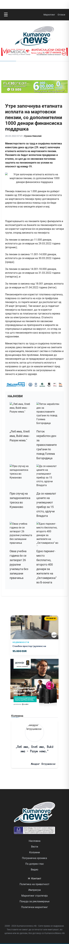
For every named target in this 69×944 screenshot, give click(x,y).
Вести (34, 846)
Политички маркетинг (34, 907)
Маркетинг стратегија (34, 895)
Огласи (61, 14)
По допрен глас (34, 863)
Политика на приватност (34, 884)
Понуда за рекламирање (34, 901)
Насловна (34, 840)
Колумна (17, 715)
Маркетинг (49, 14)
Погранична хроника (34, 858)
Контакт (34, 878)
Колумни (34, 852)
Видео (34, 869)
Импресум (34, 889)
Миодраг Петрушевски (43, 763)
